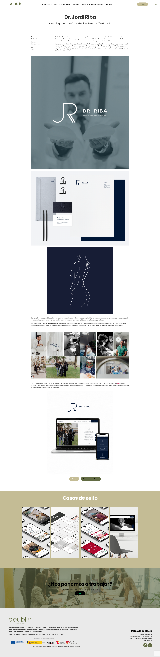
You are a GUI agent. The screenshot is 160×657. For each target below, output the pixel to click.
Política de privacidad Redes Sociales (52, 634)
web (118, 383)
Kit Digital (109, 4)
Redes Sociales (47, 4)
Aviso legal (23, 634)
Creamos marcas (65, 4)
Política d (11, 634)
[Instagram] (145, 645)
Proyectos (76, 4)
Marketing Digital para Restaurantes (93, 4)
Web (55, 4)
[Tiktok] (150, 645)
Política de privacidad (34, 634)
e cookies (17, 634)
